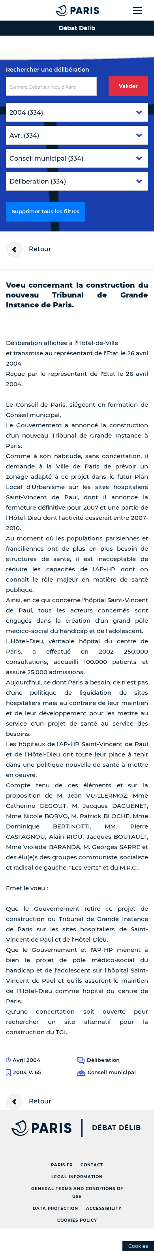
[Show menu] (142, 10)
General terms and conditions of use (77, 1192)
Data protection (55, 1208)
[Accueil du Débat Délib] (61, 10)
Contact (92, 1165)
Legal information (77, 1176)
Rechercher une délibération (47, 69)
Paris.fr (62, 1165)
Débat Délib (116, 1128)
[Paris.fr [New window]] (35, 1128)
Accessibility (104, 1208)
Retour (39, 249)
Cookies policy (77, 1220)
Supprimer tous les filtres (45, 211)
